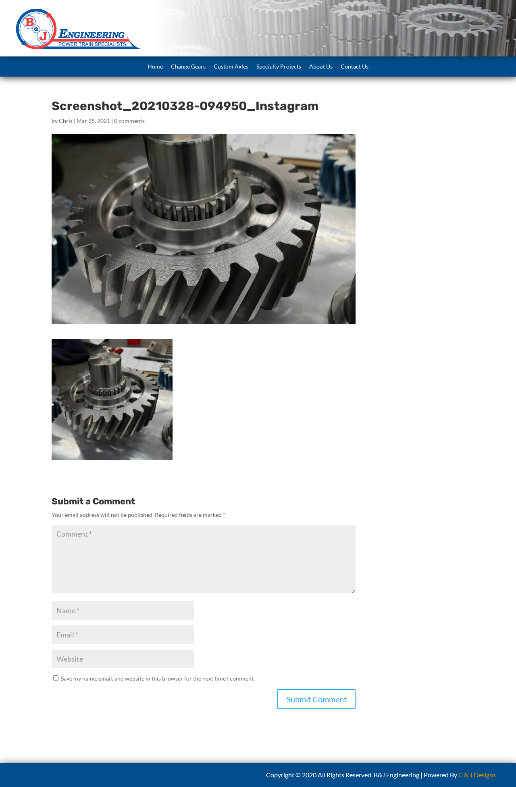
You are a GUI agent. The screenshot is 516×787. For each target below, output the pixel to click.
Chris (66, 120)
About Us (321, 66)
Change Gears (188, 66)
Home (155, 66)
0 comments (129, 120)
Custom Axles (231, 66)
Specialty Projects (278, 66)
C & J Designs (477, 775)
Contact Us (354, 66)
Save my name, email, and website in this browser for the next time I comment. (158, 678)
